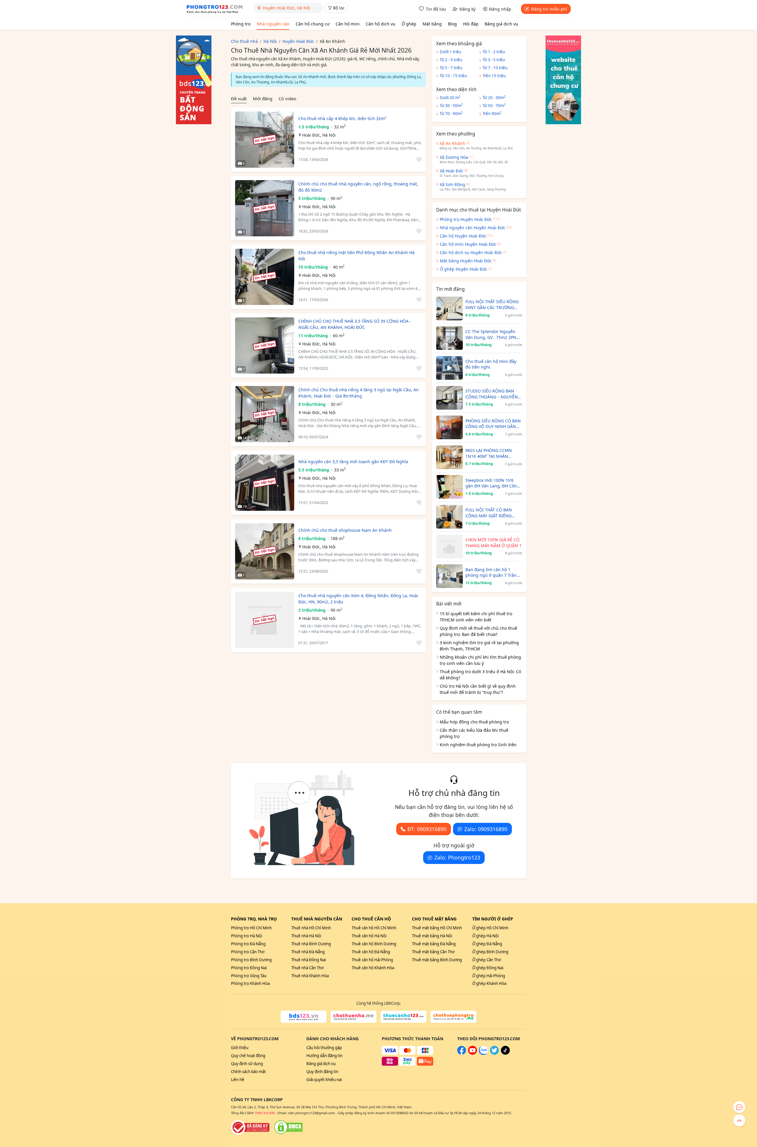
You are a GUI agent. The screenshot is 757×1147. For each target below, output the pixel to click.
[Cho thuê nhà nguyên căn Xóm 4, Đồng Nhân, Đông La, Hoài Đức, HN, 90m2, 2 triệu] (264, 620)
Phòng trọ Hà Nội (246, 935)
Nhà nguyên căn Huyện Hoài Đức (472, 227)
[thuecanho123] (403, 1017)
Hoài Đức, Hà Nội (319, 135)
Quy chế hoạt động (248, 1055)
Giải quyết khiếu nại (324, 1079)
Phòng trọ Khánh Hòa (250, 983)
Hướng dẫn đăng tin (324, 1055)
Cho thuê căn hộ (371, 919)
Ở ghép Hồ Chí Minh (490, 927)
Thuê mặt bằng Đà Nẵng (434, 943)
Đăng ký (467, 9)
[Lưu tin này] (418, 159)
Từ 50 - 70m (494, 105)
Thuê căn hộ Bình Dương (374, 943)
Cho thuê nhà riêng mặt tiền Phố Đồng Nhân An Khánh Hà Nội (356, 255)
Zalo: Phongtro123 (457, 857)
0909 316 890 (265, 1113)
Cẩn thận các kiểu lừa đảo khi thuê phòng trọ (474, 733)
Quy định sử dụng (247, 1063)
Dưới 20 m (450, 97)
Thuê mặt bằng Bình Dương (437, 959)
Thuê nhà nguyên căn (316, 919)
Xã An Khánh (452, 143)
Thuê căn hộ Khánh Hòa (373, 967)
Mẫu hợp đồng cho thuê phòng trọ (474, 722)
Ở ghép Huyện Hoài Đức (463, 269)
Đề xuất (239, 98)
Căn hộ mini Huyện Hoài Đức (468, 244)
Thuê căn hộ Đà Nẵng (371, 951)
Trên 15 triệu (494, 75)
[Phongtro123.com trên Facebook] (461, 1053)
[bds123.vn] (303, 1017)
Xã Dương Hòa (454, 157)
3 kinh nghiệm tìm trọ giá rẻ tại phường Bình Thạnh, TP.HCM (479, 646)
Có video (287, 98)
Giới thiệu (239, 1047)
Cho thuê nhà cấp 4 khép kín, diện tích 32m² (342, 118)
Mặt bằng (432, 24)
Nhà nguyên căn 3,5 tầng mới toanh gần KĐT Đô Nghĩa (353, 461)
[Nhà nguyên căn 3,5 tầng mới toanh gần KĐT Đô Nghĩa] (264, 483)
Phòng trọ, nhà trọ (254, 919)
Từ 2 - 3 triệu (451, 59)
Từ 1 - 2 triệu (494, 51)
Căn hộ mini (348, 24)
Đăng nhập (500, 9)
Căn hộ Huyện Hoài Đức (463, 236)
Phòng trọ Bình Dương (251, 959)
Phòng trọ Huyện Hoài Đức (466, 219)
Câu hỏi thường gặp (324, 1047)
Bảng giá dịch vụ (501, 24)
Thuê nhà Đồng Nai (308, 959)
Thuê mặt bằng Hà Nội (432, 935)
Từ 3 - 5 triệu (494, 59)
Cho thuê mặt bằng (434, 919)
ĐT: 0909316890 (427, 829)
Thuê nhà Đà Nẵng (308, 951)
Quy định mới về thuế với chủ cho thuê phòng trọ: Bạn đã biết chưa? (478, 631)
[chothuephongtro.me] (453, 1017)
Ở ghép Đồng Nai (487, 967)
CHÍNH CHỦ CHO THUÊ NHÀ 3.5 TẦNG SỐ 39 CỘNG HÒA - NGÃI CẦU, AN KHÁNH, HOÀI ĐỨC (354, 324)
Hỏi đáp (470, 24)
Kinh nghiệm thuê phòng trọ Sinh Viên (478, 744)
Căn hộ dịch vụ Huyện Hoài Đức (471, 252)
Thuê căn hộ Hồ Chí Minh (374, 927)
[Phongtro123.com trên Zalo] (483, 1053)
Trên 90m (492, 113)
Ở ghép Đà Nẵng (487, 943)
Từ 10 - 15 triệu (453, 75)
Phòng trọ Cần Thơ (247, 951)
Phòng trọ (240, 24)
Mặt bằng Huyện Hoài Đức (466, 261)
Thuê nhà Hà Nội (306, 935)
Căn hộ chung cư (312, 24)
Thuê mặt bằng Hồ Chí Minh (437, 927)
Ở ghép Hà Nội (485, 935)
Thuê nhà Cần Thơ (307, 967)
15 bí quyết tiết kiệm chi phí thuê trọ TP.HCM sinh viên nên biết (476, 617)
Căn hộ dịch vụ (380, 24)
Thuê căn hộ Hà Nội (369, 935)
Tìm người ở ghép (492, 919)
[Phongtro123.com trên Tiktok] (505, 1053)
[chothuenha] (353, 1017)
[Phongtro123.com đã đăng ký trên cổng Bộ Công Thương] (250, 1127)
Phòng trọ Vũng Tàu (248, 975)
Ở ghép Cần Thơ (486, 959)
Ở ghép (409, 24)
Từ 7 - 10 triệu (495, 67)
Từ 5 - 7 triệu (451, 67)
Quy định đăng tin (322, 1071)
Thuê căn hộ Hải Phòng (372, 959)
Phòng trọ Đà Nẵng (248, 943)
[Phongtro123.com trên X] (494, 1053)
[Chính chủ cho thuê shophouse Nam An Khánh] (264, 551)
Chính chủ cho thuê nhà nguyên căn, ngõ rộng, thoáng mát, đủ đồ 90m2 (358, 187)
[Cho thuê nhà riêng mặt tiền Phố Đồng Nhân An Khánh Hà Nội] (264, 277)
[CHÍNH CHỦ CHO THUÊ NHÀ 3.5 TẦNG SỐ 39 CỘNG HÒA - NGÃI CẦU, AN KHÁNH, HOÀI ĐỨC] (264, 345)
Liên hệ (237, 1079)
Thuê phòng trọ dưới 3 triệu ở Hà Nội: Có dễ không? (480, 675)
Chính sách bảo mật (248, 1071)
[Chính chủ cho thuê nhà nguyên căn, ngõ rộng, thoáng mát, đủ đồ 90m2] (264, 208)
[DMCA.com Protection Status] (288, 1127)
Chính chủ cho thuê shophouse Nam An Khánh (345, 530)
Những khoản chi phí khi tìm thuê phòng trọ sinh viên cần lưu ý (480, 660)
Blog (452, 24)
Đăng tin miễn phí (549, 9)
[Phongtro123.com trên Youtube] (472, 1053)
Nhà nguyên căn (273, 24)
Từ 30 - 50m (451, 105)
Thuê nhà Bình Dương (311, 943)
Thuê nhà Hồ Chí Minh (311, 927)
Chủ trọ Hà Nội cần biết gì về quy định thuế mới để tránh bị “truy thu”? (478, 689)
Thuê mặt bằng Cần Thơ (433, 951)
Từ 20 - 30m (494, 97)
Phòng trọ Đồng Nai (249, 967)
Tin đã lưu (436, 9)
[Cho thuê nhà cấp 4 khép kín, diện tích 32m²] (264, 140)
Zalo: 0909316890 (485, 829)
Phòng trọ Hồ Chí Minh (251, 927)
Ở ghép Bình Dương (490, 951)
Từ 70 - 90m (451, 113)
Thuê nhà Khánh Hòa (310, 975)
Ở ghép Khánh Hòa (489, 983)
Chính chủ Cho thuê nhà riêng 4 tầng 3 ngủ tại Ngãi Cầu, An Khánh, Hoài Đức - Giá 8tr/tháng (358, 393)
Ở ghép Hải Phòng (488, 975)
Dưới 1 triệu (450, 51)
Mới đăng (262, 98)
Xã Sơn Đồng (452, 184)
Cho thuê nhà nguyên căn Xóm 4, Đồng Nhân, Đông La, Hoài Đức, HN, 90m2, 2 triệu (358, 599)
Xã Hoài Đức (451, 171)
